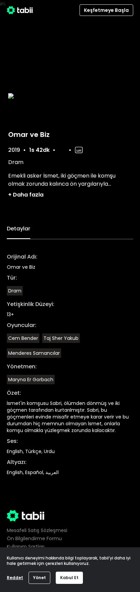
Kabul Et (69, 577)
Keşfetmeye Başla (106, 10)
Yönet (39, 577)
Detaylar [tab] (18, 228)
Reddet (15, 577)
